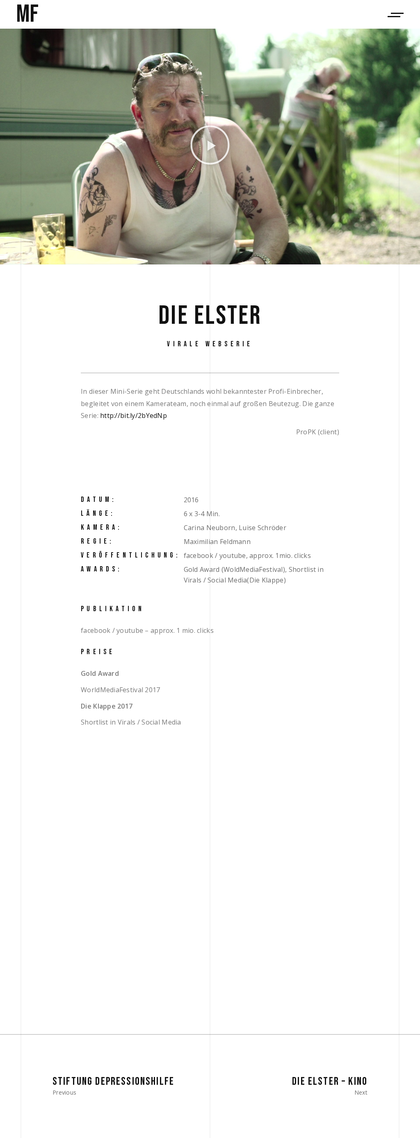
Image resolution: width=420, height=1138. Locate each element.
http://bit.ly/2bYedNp (133, 415)
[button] (210, 146)
